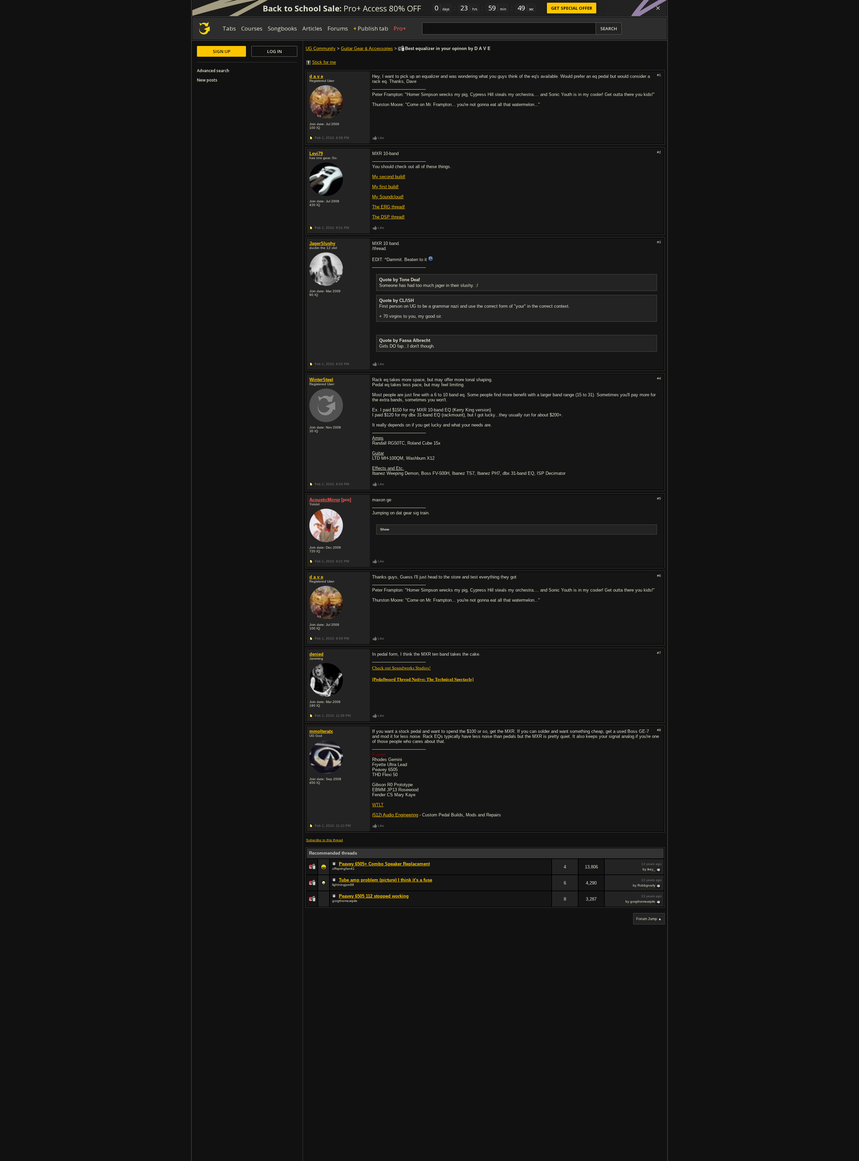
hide (546, 871)
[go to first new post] (335, 864)
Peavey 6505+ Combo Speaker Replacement (384, 863)
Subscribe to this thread (324, 840)
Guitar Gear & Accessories (367, 48)
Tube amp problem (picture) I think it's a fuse (385, 879)
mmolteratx (321, 731)
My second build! (388, 176)
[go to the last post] (659, 869)
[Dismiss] (658, 8)
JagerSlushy (322, 243)
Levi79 (316, 153)
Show (384, 529)
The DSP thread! (388, 216)
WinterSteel (321, 379)
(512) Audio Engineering (395, 814)
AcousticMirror (324, 499)
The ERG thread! (388, 206)
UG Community (321, 48)
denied (316, 654)
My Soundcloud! (388, 196)
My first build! (385, 186)
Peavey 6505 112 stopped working (374, 896)
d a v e (316, 76)
